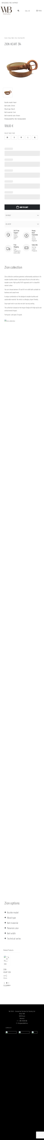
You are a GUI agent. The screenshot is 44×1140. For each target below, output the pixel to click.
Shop (9, 38)
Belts (13, 38)
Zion (16, 38)
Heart (14, 102)
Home (6, 38)
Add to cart (24, 207)
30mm (13, 106)
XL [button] (35, 137)
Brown (18, 115)
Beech (13, 109)
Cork (14, 112)
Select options (7, 959)
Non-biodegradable (20, 119)
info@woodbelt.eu (23, 1023)
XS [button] (7, 137)
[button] (18, 10)
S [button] (14, 137)
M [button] (21, 137)
